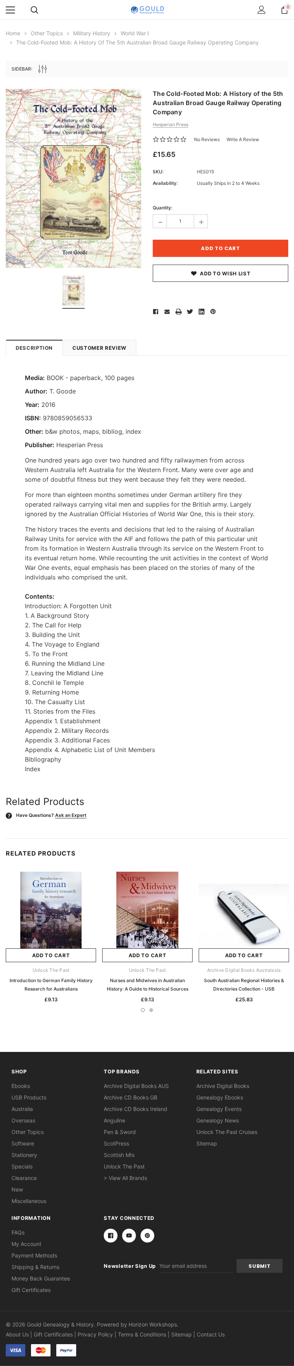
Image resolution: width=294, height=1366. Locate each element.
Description (34, 348)
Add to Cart (51, 955)
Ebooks (20, 1086)
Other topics (27, 1132)
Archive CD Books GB (130, 1097)
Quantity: (162, 208)
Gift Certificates (31, 1290)
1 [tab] (143, 1010)
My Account (26, 1244)
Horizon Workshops (153, 1324)
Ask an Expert (71, 815)
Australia (22, 1109)
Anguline (114, 1120)
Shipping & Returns (35, 1267)
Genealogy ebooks (219, 1097)
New (17, 1189)
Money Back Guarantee (40, 1278)
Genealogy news (217, 1120)
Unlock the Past (124, 1166)
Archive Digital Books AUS (136, 1086)
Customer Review (99, 348)
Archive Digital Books (222, 1086)
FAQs (17, 1232)
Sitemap (206, 1143)
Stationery (24, 1155)
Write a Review (243, 139)
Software (22, 1143)
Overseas (23, 1120)
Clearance (24, 1178)
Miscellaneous (28, 1201)
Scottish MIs (119, 1155)
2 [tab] (151, 1010)
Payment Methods (34, 1255)
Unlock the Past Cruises (226, 1132)
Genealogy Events (219, 1109)
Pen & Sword (120, 1132)
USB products (28, 1097)
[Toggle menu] (10, 10)
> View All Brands (125, 1178)
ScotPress (116, 1143)
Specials (22, 1166)
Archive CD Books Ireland (135, 1109)
